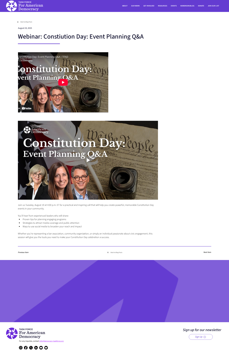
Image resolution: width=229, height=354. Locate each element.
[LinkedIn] (36, 347)
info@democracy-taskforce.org (51, 341)
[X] (31, 347)
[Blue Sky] (46, 347)
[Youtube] (41, 347)
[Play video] (88, 160)
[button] (26, 252)
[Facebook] (26, 347)
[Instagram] (21, 347)
